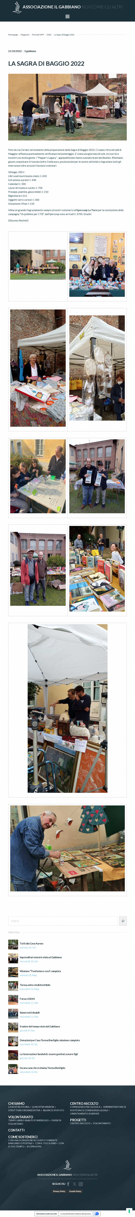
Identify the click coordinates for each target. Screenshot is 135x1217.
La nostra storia (18, 1106)
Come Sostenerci (23, 1137)
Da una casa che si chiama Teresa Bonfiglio (42, 1068)
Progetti (78, 1120)
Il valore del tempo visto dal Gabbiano (40, 1026)
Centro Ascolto (84, 1103)
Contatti (16, 1130)
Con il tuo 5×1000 (45, 1143)
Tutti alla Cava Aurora (31, 943)
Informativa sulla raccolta (46, 1214)
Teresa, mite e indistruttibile (35, 985)
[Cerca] (123, 921)
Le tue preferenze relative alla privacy (75, 1214)
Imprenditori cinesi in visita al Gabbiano (41, 957)
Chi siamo (16, 1103)
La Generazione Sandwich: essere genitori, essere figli (49, 1054)
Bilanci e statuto (53, 1110)
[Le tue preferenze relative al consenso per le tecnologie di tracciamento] (129, 1211)
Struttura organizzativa (24, 1110)
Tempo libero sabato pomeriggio (28, 1120)
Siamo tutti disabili (30, 1012)
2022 (49, 34)
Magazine (25, 34)
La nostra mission (43, 1106)
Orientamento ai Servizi (84, 1113)
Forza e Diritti (27, 999)
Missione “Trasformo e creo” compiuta (40, 971)
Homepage (13, 34)
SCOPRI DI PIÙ (34, 1146)
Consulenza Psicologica (85, 1106)
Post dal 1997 (38, 34)
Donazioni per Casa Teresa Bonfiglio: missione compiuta (50, 1040)
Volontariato (20, 1117)
